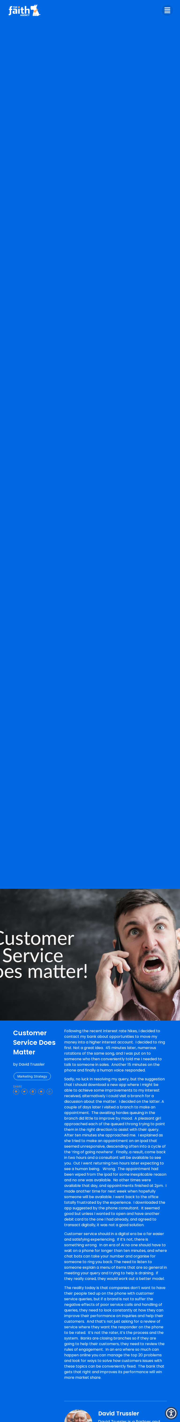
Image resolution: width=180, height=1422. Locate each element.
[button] (16, 1092)
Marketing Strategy (32, 1076)
